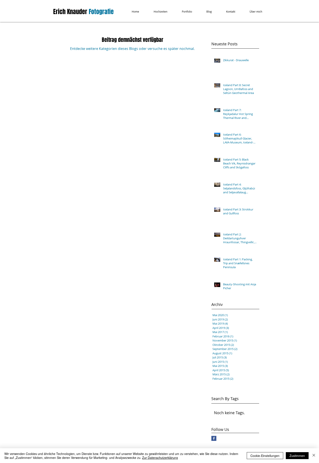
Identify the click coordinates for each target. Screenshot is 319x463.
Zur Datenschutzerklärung (160, 457)
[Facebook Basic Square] (213, 438)
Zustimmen (297, 455)
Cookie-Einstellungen (265, 455)
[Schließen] (313, 456)
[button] (157, 11)
